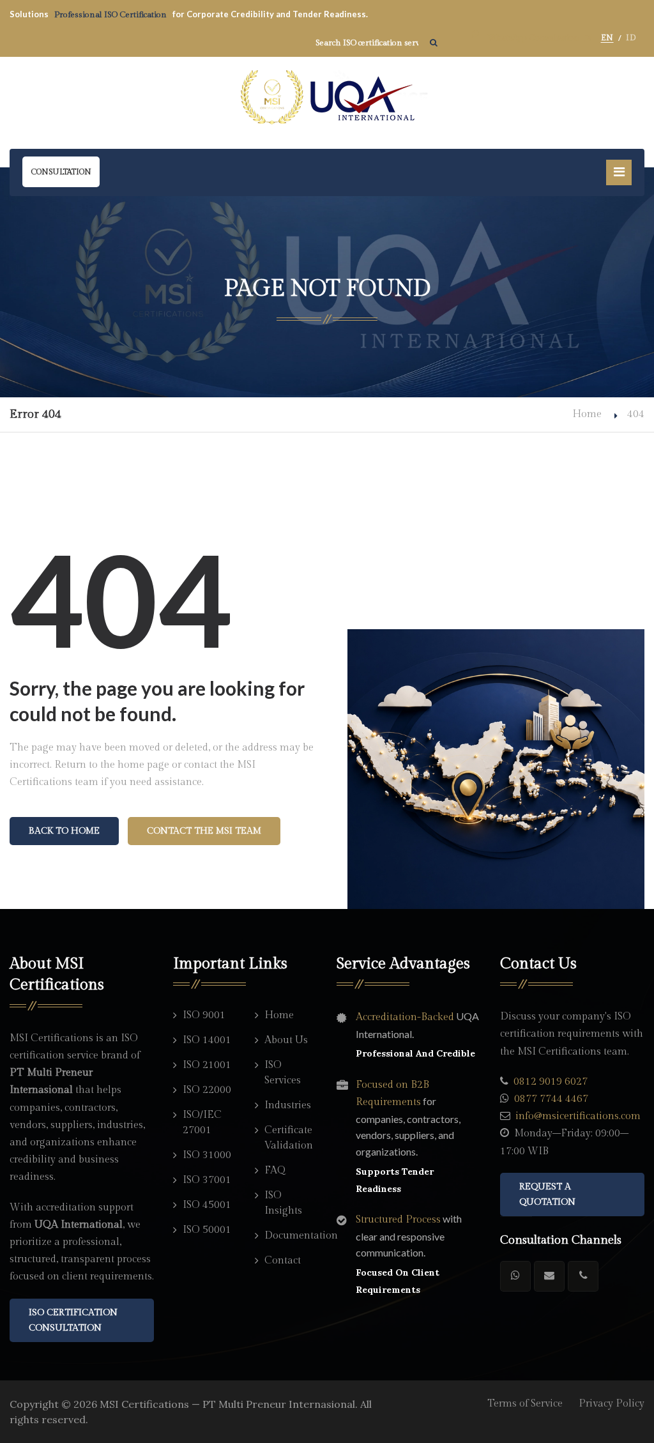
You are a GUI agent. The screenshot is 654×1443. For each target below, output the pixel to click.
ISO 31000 (207, 1155)
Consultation (61, 171)
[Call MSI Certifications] (583, 1276)
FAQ (274, 1170)
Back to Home (64, 831)
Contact (282, 1261)
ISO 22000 (207, 1090)
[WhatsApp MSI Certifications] (515, 1276)
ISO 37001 (207, 1180)
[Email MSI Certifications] (549, 1276)
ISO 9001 (204, 1015)
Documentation (290, 1236)
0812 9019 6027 (550, 1082)
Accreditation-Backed (405, 1017)
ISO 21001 (207, 1065)
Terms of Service (525, 1404)
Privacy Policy (611, 1404)
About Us (286, 1040)
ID (630, 37)
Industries (287, 1105)
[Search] (433, 43)
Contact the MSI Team (204, 831)
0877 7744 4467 (551, 1099)
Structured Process (398, 1220)
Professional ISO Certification (111, 15)
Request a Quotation (547, 1194)
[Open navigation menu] (619, 172)
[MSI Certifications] (327, 98)
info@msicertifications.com (578, 1116)
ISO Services (282, 1073)
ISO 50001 (207, 1230)
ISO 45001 (207, 1205)
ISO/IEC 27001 (202, 1122)
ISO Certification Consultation (73, 1320)
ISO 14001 (207, 1040)
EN (607, 37)
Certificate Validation (288, 1138)
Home (587, 414)
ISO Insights (283, 1203)
